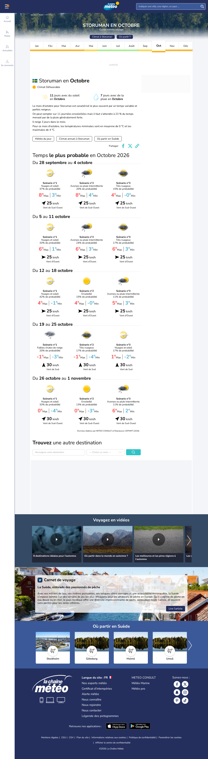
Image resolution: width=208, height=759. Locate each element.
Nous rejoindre (91, 705)
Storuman (49, 15)
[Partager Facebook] (123, 146)
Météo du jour (43, 139)
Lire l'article (175, 608)
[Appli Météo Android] (139, 726)
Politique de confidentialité (142, 737)
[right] (189, 540)
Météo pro (138, 689)
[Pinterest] (177, 700)
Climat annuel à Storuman (74, 139)
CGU (63, 737)
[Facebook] (177, 684)
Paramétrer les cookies (170, 737)
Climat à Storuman (102, 36)
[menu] (7, 6)
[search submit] (202, 6)
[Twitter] (185, 684)
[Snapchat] (177, 692)
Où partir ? (124, 36)
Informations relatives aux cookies (108, 737)
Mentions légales (49, 737)
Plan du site (83, 737)
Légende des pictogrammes (100, 716)
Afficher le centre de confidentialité (112, 742)
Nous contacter (91, 710)
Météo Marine (141, 683)
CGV (71, 737)
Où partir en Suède (108, 139)
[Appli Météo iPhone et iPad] (116, 726)
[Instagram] (185, 692)
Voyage (33, 15)
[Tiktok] (185, 700)
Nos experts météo (94, 683)
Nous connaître (91, 699)
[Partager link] (137, 146)
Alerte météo (90, 694)
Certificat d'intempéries (97, 689)
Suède (41, 15)
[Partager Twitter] (130, 146)
